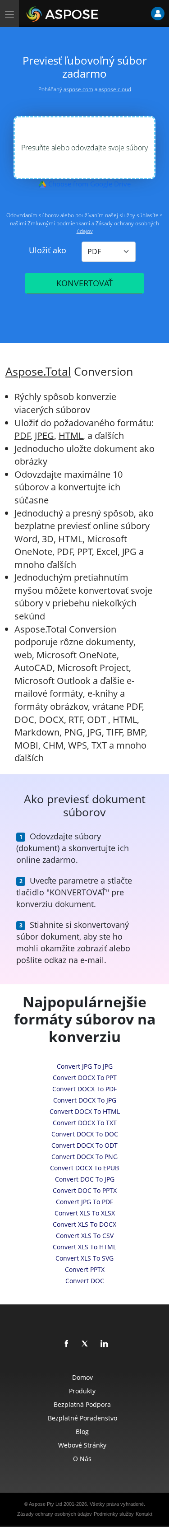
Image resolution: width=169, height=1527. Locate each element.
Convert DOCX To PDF (84, 1089)
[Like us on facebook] (67, 1344)
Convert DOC (84, 1280)
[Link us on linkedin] (104, 1344)
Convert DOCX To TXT (85, 1122)
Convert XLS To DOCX (84, 1224)
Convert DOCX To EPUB (84, 1168)
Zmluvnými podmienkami (59, 223)
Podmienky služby (114, 1514)
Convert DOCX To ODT (84, 1145)
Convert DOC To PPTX (85, 1190)
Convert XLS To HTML (84, 1247)
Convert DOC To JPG (84, 1179)
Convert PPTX (85, 1269)
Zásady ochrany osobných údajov (54, 1514)
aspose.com (78, 89)
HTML (71, 435)
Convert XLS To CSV (85, 1235)
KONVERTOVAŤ (84, 283)
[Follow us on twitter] (85, 1344)
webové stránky (82, 1445)
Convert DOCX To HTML (85, 1111)
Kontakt (144, 1514)
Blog (82, 1431)
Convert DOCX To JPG (84, 1100)
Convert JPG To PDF (84, 1201)
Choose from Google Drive (88, 183)
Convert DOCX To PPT (85, 1077)
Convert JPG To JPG (85, 1066)
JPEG (44, 435)
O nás (82, 1458)
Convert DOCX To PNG (84, 1156)
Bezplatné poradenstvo (82, 1418)
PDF (22, 435)
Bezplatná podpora (82, 1404)
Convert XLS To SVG (84, 1258)
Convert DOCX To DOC (84, 1134)
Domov (82, 1377)
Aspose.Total (38, 371)
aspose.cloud (115, 89)
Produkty (82, 1391)
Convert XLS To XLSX (85, 1213)
